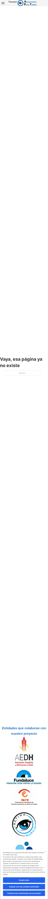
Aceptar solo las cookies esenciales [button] (24, 887)
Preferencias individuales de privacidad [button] (24, 893)
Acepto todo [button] (24, 880)
